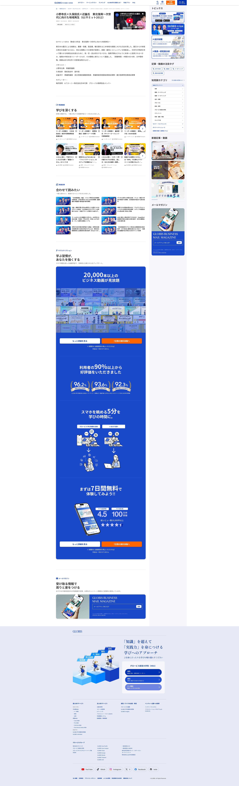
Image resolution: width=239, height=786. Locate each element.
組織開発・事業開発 (102, 718)
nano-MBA (77, 720)
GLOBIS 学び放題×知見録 (79, 732)
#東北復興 (59, 24)
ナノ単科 (133, 687)
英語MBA (75, 718)
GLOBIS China (101, 750)
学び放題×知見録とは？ (178, 80)
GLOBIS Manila (101, 755)
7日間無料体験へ (170, 2)
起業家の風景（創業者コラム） (161, 131)
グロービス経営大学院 (160, 110)
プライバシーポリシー (90, 778)
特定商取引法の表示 (117, 778)
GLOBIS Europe (101, 753)
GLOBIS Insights (125, 711)
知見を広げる (63, 8)
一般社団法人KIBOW (127, 748)
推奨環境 (99, 778)
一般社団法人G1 (126, 746)
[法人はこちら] (182, 2)
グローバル (157, 103)
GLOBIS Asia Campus (102, 748)
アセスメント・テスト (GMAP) (104, 714)
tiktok (103, 769)
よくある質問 (106, 778)
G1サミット (85, 8)
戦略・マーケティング (160, 92)
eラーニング (100, 711)
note (155, 769)
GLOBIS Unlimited (77, 734)
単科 (135, 680)
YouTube (89, 769)
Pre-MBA (76, 723)
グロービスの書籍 (125, 707)
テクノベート (158, 113)
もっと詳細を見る (79, 341)
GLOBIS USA (100, 760)
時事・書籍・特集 (159, 117)
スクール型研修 (101, 709)
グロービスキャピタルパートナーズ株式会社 (82, 751)
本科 (136, 672)
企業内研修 (100, 707)
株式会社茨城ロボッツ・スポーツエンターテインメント (131, 751)
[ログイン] (162, 3)
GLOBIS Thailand (101, 757)
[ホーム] (56, 8)
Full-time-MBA (78, 725)
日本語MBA (76, 709)
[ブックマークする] (76, 131)
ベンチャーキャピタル (150, 707)
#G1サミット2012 (69, 24)
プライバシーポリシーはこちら (98, 615)
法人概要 (75, 778)
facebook (142, 769)
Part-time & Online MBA (80, 727)
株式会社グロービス (78, 746)
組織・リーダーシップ (160, 96)
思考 (156, 89)
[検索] (157, 3)
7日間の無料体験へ (122, 341)
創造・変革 (157, 106)
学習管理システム (101, 716)
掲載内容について (127, 778)
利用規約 (81, 778)
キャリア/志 (158, 120)
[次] (143, 129)
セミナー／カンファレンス (74, 8)
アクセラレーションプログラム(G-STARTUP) (153, 710)
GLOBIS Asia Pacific (102, 746)
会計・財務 (157, 99)
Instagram (117, 769)
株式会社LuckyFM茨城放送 (128, 755)
